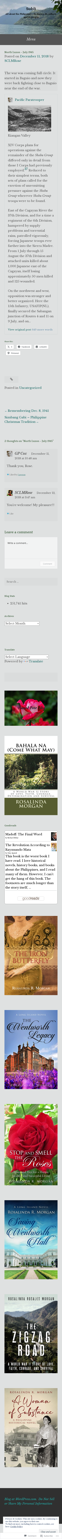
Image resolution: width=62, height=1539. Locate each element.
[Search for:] (31, 582)
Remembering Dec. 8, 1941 (28, 411)
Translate (36, 661)
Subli (31, 9)
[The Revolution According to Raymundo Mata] (54, 850)
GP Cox (21, 453)
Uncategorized (30, 388)
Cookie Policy (16, 1527)
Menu (31, 39)
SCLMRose (12, 61)
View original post (19, 329)
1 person (21, 475)
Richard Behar (12, 838)
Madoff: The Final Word (23, 834)
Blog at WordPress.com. (20, 1499)
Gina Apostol (12, 853)
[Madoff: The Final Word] (54, 840)
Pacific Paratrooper (29, 100)
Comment (47, 564)
